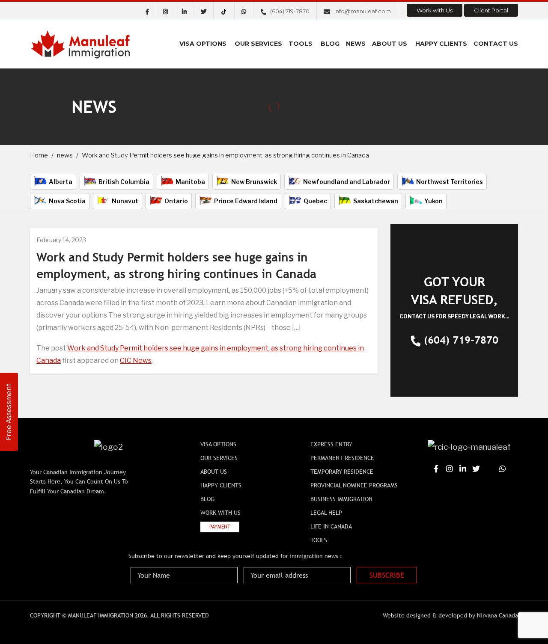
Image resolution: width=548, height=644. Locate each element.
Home (39, 155)
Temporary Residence (341, 471)
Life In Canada (331, 526)
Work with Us (435, 10)
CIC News (136, 360)
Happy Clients (441, 43)
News (356, 43)
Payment (219, 527)
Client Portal (491, 10)
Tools (301, 43)
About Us (389, 43)
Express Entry (331, 444)
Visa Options (202, 43)
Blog (330, 43)
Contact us (496, 43)
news (65, 155)
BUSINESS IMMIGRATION (341, 499)
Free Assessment (9, 411)
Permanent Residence (342, 457)
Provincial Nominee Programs (354, 485)
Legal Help (326, 512)
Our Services (258, 43)
